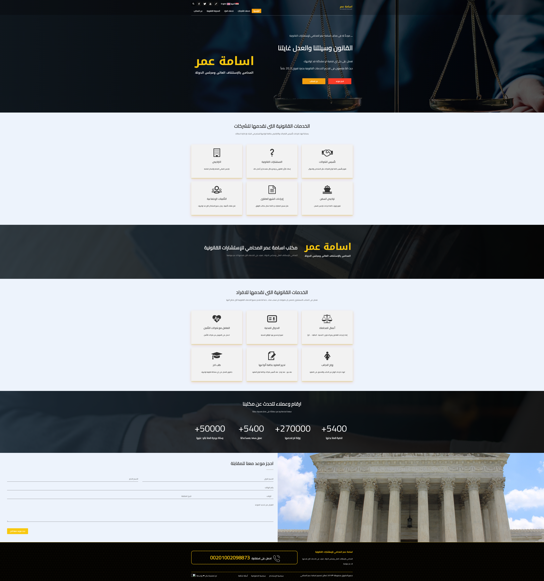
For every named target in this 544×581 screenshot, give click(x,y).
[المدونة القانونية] (216, 4)
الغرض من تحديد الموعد (264, 504)
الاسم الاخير (133, 478)
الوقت (268, 496)
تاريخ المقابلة (186, 496)
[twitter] (205, 4)
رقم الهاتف (269, 487)
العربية (232, 3)
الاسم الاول (268, 478)
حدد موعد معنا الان (17, 531)
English (224, 3)
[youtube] (210, 4)
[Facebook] (199, 4)
